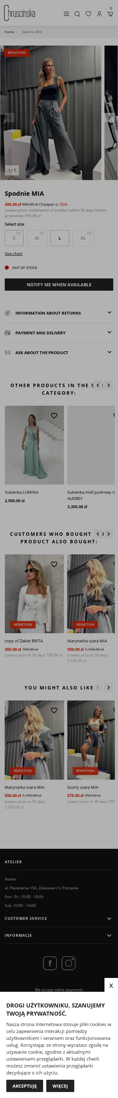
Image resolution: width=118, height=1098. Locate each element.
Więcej (60, 1086)
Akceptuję (25, 1086)
